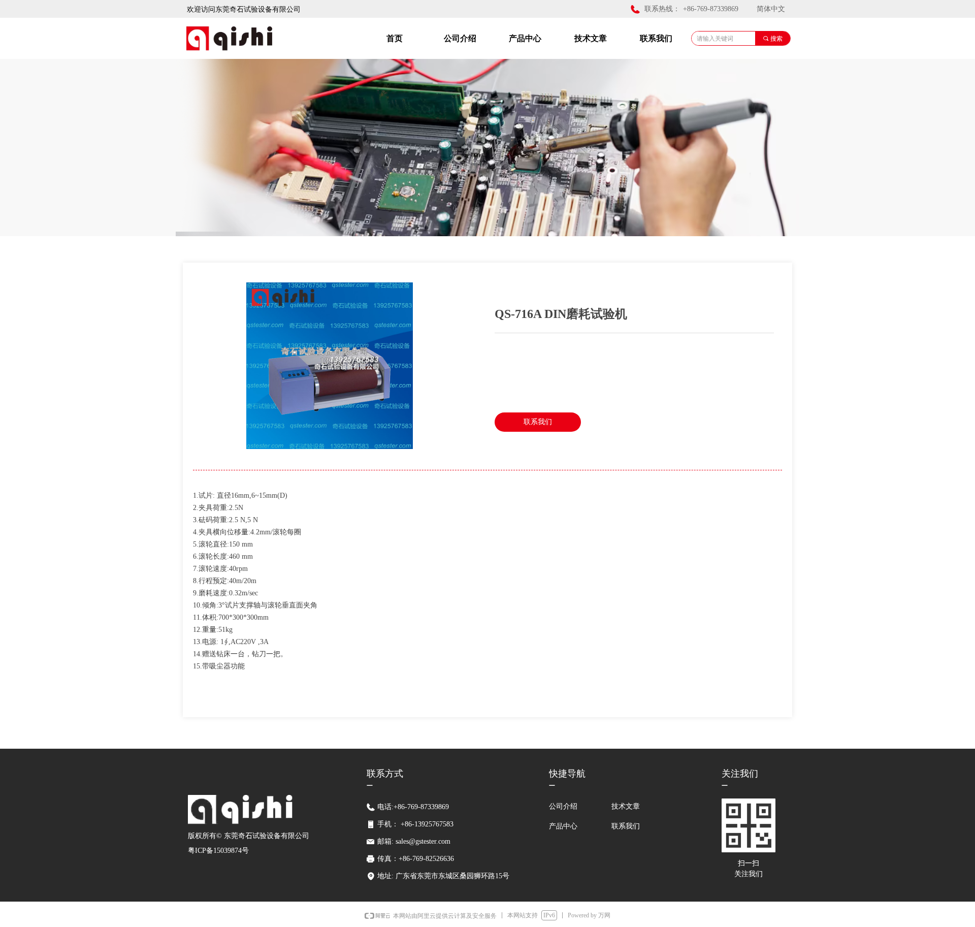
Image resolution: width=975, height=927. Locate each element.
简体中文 (771, 9)
